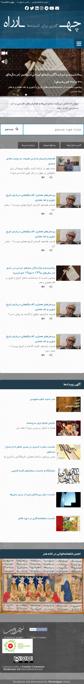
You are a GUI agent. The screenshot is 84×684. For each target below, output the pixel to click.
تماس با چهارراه (23, 2)
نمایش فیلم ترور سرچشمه (41, 423)
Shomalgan (55, 681)
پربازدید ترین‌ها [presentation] (28, 145)
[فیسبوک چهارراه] (27, 8)
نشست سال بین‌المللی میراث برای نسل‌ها (32, 494)
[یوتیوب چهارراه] (52, 8)
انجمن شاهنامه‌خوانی (40, 2)
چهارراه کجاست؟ (7, 2)
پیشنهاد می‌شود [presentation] (49, 145)
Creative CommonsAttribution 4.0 (23, 667)
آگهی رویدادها (72, 384)
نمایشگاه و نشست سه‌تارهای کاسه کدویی (33, 470)
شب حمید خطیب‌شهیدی (42, 399)
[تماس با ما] (57, 8)
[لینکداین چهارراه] (37, 8)
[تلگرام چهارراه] (46, 8)
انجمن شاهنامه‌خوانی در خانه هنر (62, 554)
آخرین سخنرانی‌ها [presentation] (74, 145)
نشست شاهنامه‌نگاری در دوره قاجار (36, 518)
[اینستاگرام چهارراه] (41, 8)
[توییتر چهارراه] (32, 8)
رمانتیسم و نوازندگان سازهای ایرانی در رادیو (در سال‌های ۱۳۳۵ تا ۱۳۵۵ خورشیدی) (31, 270)
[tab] (71, 145)
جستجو (10, 129)
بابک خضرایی (76, 92)
